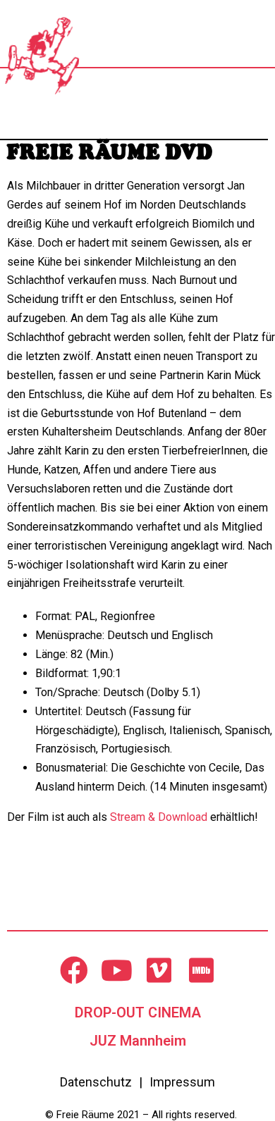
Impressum (182, 1081)
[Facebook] (74, 970)
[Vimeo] (159, 970)
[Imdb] (201, 970)
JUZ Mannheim (138, 1040)
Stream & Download (158, 817)
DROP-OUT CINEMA (138, 1012)
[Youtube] (116, 970)
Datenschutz (96, 1081)
